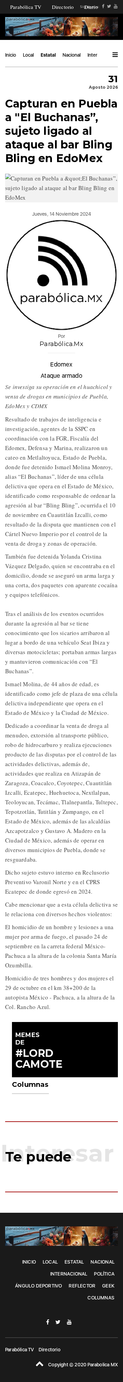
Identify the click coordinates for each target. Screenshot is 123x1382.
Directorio (63, 6)
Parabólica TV (26, 6)
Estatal (48, 55)
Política (104, 1274)
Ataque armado (61, 375)
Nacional (72, 55)
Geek (108, 1286)
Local (28, 55)
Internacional (68, 1274)
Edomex (61, 364)
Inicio (10, 55)
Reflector (82, 1286)
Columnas (100, 1297)
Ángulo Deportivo (38, 1286)
